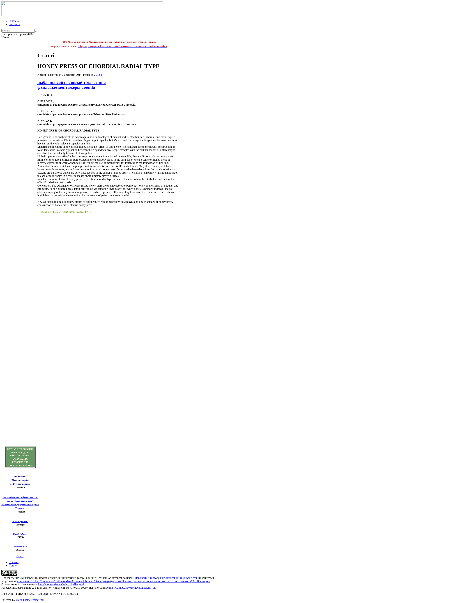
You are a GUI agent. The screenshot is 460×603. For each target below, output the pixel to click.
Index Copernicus (20, 521)
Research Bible (20, 546)
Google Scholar (20, 534)
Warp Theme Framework (30, 599)
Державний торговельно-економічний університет (166, 577)
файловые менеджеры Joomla (66, 87)
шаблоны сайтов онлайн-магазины (71, 82)
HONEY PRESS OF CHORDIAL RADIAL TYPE (66, 212)
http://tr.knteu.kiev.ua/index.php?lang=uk (61, 584)
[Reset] (36, 31)
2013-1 (98, 74)
